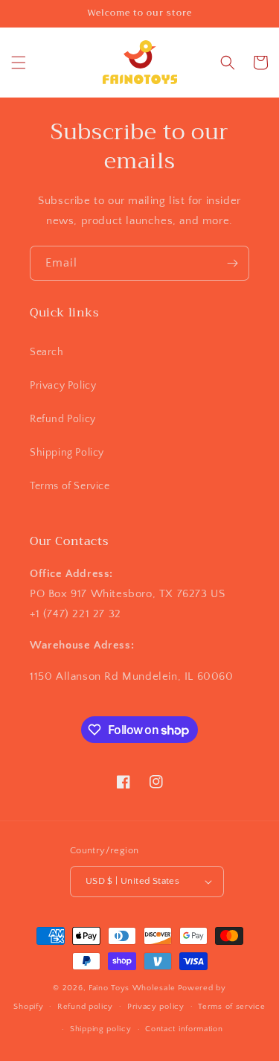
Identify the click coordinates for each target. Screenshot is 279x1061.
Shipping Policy (67, 453)
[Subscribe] (232, 263)
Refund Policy (63, 419)
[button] (18, 62)
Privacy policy (156, 1006)
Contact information (183, 1029)
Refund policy (85, 1006)
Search (47, 352)
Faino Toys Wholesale (132, 988)
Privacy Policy (63, 386)
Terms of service (231, 1006)
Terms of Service (70, 486)
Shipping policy (101, 1029)
